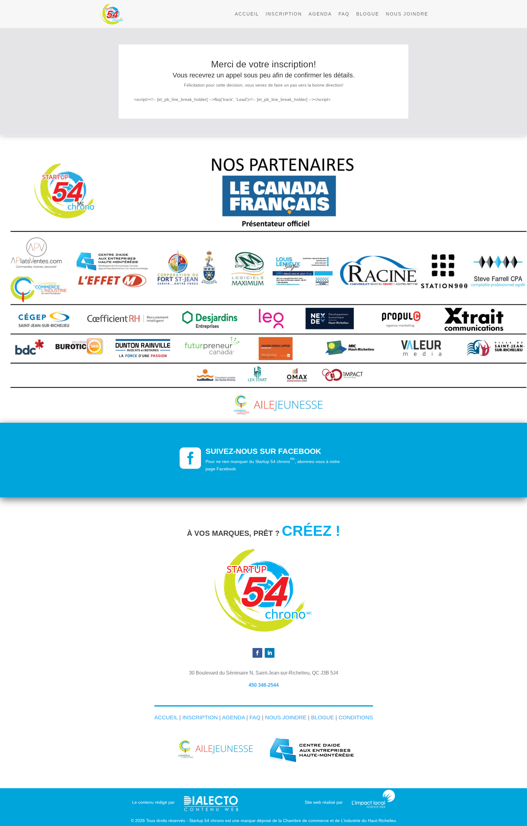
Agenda (320, 14)
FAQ (344, 14)
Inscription (284, 14)
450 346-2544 (264, 685)
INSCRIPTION (200, 717)
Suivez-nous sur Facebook (263, 451)
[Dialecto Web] (211, 800)
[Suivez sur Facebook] (257, 653)
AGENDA (233, 717)
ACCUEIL (166, 717)
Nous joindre (407, 14)
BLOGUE (322, 717)
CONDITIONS (356, 717)
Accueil (247, 14)
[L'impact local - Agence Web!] (373, 806)
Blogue (367, 14)
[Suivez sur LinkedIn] (269, 653)
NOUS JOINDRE (286, 717)
